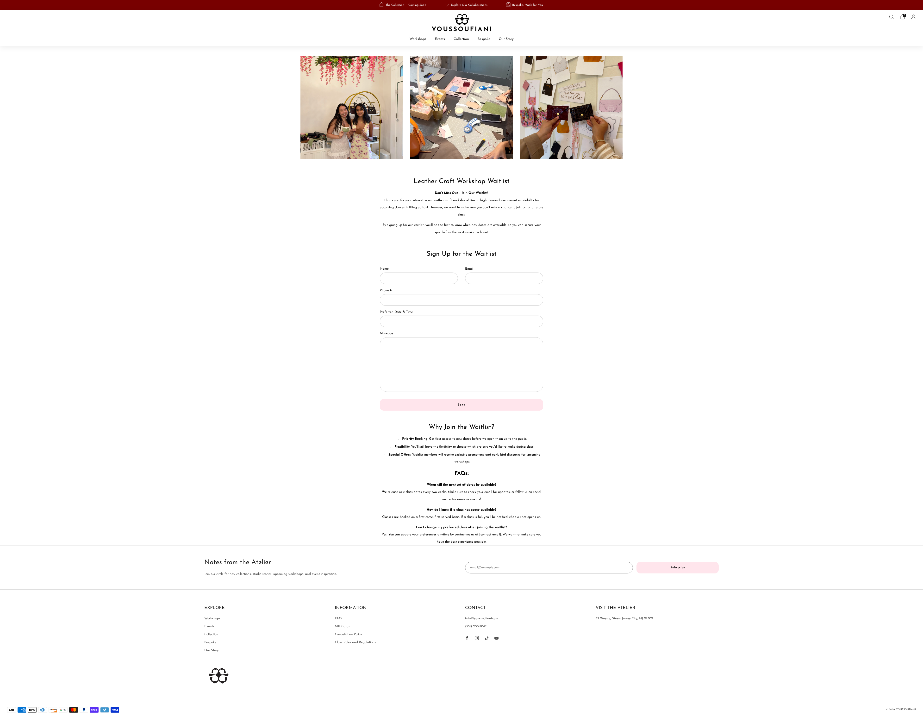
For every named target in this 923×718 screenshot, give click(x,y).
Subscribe (677, 567)
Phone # (386, 290)
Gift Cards (342, 626)
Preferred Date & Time (396, 312)
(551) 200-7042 (475, 626)
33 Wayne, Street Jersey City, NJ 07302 (624, 618)
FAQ (338, 618)
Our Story (506, 39)
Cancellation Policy (348, 634)
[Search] (891, 16)
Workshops (418, 39)
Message (386, 333)
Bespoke (484, 39)
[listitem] (403, 5)
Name (384, 268)
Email (469, 268)
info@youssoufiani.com (481, 618)
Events (440, 39)
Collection (461, 39)
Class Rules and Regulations (355, 642)
